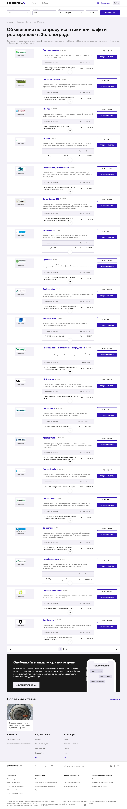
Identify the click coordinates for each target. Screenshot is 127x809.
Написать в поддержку (42, 766)
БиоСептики (48, 620)
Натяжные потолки (71, 744)
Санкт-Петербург (41, 744)
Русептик (47, 259)
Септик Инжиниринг (52, 590)
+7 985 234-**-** (107, 80)
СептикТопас (49, 498)
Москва (38, 739)
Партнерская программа (72, 782)
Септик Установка (51, 79)
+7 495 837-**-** (107, 380)
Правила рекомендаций (99, 786)
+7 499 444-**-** (107, 529)
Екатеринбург (40, 748)
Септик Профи (49, 469)
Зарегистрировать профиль (16, 779)
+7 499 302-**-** (107, 139)
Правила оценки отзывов (43, 790)
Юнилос (46, 109)
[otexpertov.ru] (16, 3)
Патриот (47, 138)
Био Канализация (51, 50)
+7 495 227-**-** (107, 621)
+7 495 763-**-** (107, 51)
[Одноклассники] (114, 765)
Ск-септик (47, 528)
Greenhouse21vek (51, 559)
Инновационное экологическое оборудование (64, 348)
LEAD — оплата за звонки (15, 793)
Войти (116, 3)
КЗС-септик (48, 379)
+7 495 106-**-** (107, 470)
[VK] (111, 765)
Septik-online (49, 289)
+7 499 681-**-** (107, 231)
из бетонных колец (14, 739)
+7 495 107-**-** (107, 290)
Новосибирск (40, 753)
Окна (65, 753)
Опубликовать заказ (26, 685)
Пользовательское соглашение (102, 779)
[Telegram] (118, 765)
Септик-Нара (49, 408)
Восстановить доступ (14, 782)
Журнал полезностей (70, 786)
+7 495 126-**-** (107, 438)
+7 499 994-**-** (107, 409)
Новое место (49, 230)
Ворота (66, 739)
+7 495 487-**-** (107, 591)
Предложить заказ (107, 57)
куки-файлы (63, 804)
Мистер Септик (50, 438)
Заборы (66, 748)
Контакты (67, 790)
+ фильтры (92, 13)
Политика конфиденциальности (102, 782)
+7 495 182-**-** (107, 348)
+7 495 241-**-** (107, 109)
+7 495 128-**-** (107, 260)
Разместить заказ (41, 779)
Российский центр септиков (56, 167)
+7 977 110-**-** (107, 168)
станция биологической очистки (19, 744)
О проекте (67, 779)
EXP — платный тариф (14, 790)
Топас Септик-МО (51, 199)
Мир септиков (49, 318)
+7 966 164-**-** (107, 499)
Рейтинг (45, 3)
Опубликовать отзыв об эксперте (46, 782)
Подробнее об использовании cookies (30, 805)
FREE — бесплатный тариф (15, 786)
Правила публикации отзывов (45, 786)
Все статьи (114, 700)
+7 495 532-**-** (107, 200)
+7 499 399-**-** (107, 560)
